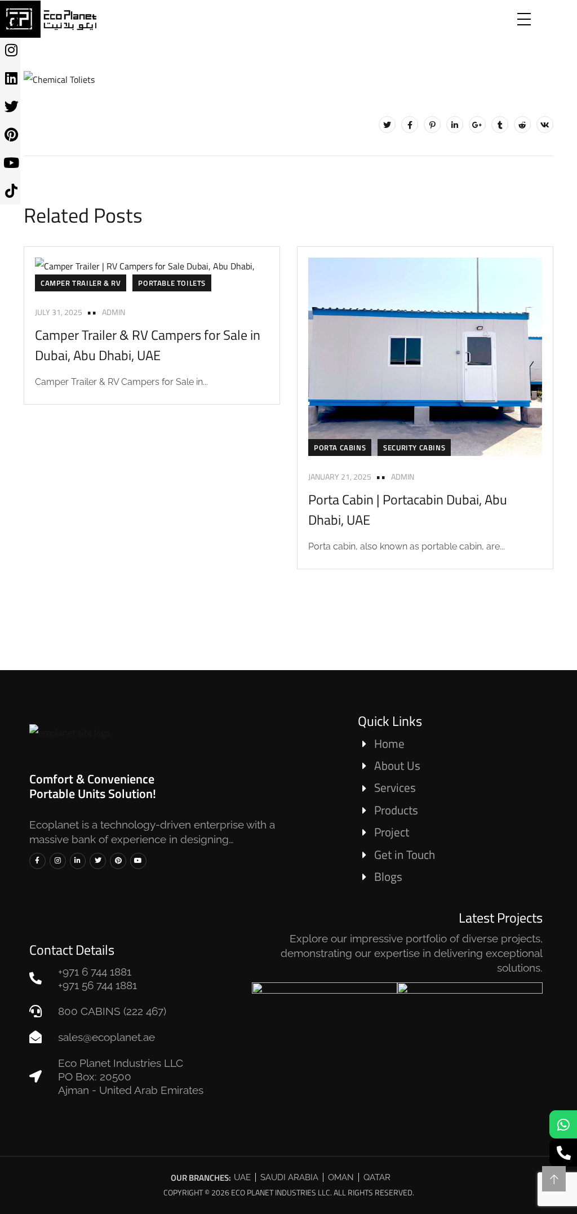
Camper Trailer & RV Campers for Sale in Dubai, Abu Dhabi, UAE (147, 345)
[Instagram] (58, 861)
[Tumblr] (499, 124)
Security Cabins (414, 447)
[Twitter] (387, 124)
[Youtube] (138, 861)
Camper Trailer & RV (81, 283)
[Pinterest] (432, 124)
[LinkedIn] (454, 124)
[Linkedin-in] (78, 861)
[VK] (544, 124)
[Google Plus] (477, 124)
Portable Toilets (172, 283)
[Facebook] (409, 124)
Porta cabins (340, 447)
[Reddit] (522, 124)
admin (113, 312)
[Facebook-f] (37, 861)
